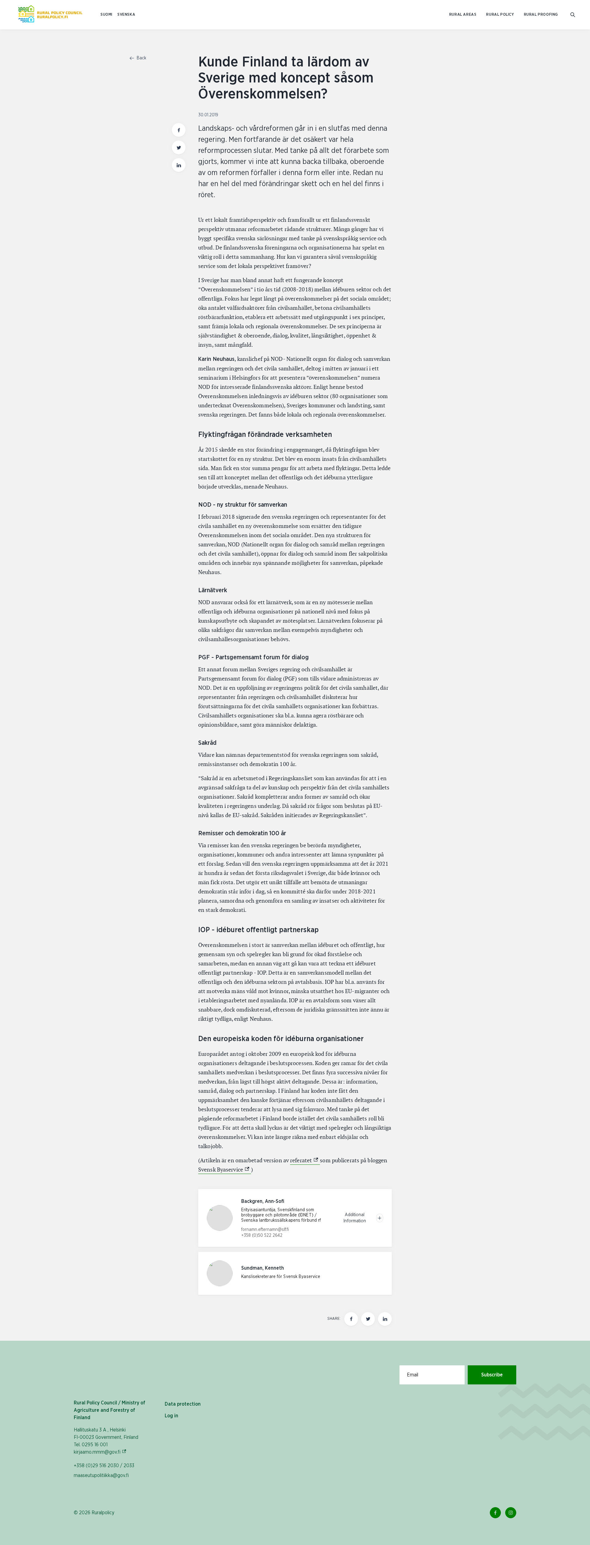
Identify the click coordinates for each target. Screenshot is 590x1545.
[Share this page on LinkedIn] (179, 165)
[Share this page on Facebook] (179, 130)
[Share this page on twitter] (179, 147)
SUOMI (106, 15)
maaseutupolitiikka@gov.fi (101, 1475)
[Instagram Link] (510, 1512)
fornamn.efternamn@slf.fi (265, 1230)
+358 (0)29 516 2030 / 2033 (104, 1465)
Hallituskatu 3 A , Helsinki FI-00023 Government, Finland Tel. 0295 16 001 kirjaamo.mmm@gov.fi (106, 1441)
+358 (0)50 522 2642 (261, 1235)
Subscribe (492, 1374)
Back (141, 58)
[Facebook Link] (495, 1512)
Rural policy (500, 15)
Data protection (183, 1404)
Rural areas (463, 15)
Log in (171, 1415)
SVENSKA (126, 15)
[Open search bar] (573, 15)
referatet (305, 1160)
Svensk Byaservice (224, 1169)
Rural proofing (541, 15)
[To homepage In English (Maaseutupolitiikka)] (50, 15)
